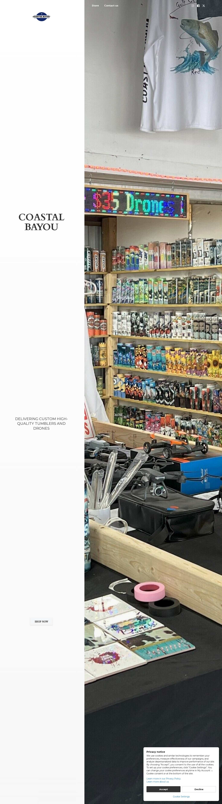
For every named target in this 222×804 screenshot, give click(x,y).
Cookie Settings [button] (181, 796)
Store (95, 5)
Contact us (111, 5)
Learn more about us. (157, 781)
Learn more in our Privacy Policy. (163, 778)
